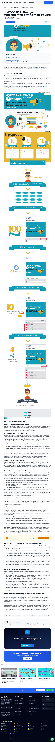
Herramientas (31, 2)
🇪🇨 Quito (16, 729)
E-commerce (17, 708)
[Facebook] (7, 707)
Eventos (24, 2)
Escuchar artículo (11, 22)
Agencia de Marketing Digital (34, 708)
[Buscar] (35, 2)
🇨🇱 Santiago (3, 729)
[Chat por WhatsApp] (52, 739)
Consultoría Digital (18, 709)
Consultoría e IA (18, 713)
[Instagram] (4, 707)
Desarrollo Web (17, 705)
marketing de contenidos (39, 68)
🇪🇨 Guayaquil (30, 729)
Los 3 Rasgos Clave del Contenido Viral (13, 57)
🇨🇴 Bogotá (16, 723)
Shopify (16, 706)
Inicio (5, 7)
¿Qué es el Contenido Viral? (11, 56)
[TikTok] (9, 707)
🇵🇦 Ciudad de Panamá (18, 726)
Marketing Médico (18, 714)
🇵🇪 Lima (42, 728)
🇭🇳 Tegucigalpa (44, 726)
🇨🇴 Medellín (3, 723)
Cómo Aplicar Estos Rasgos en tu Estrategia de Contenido (16, 58)
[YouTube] (12, 707)
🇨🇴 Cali (29, 723)
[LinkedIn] (2, 707)
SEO (38, 466)
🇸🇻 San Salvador (17, 728)
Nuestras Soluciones (32, 701)
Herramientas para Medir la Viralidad (12, 60)
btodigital (4, 697)
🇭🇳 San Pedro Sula (4, 728)
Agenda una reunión (47, 2)
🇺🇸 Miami (16, 731)
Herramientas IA (32, 706)
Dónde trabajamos (32, 711)
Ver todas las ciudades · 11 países (7, 733)
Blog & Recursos (32, 705)
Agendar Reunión (40, 690)
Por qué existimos (32, 700)
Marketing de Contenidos (19, 703)
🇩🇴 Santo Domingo (4, 731)
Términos (30, 739)
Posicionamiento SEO (19, 698)
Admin (34, 739)
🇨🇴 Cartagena (3, 725)
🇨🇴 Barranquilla (44, 723)
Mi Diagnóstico (39, 2)
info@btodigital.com (6, 712)
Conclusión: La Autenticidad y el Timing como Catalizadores (17, 61)
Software (16, 2)
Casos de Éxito (31, 703)
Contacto (30, 714)
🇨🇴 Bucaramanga (17, 725)
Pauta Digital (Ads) (18, 700)
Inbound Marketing (18, 701)
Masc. (49, 22)
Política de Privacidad (23, 739)
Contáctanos (27, 658)
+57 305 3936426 (5, 710)
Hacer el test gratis (27, 645)
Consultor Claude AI (32, 713)
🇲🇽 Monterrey (3, 726)
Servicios (10, 2)
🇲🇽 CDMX (29, 725)
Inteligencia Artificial (32, 709)
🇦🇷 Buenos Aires (44, 729)
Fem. (45, 22)
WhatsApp (51, 690)
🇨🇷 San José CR (31, 726)
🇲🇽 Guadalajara (44, 725)
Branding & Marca (18, 711)
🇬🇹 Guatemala (30, 728)
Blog (20, 2)
